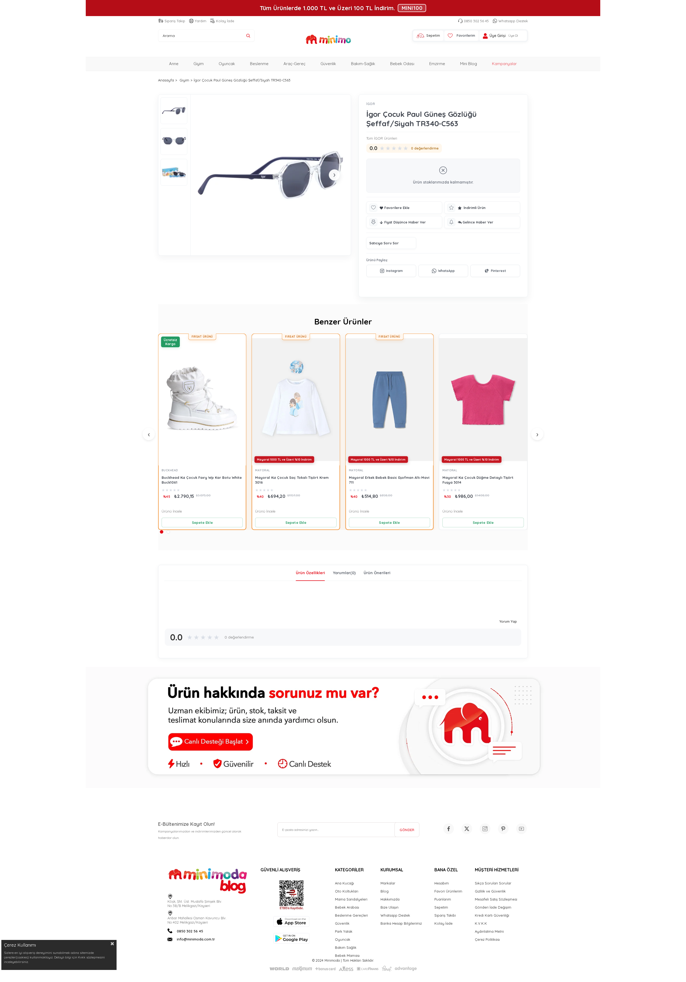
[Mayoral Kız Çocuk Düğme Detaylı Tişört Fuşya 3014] (483, 399)
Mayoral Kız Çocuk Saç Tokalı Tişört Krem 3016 (292, 479)
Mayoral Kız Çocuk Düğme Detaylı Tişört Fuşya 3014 (477, 479)
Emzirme (437, 63)
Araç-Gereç (294, 63)
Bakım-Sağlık (363, 63)
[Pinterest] (495, 271)
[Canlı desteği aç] (343, 727)
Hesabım (441, 883)
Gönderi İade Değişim (493, 907)
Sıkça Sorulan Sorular (493, 883)
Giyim (198, 63)
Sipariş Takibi (445, 915)
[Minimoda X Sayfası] (466, 828)
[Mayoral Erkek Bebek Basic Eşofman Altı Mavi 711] (389, 399)
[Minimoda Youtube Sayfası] (521, 828)
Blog (385, 891)
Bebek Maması (347, 955)
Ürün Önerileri (377, 572)
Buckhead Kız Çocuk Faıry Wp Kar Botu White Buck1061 (202, 479)
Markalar (388, 883)
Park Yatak (343, 931)
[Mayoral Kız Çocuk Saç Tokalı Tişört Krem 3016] (296, 399)
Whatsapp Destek (513, 21)
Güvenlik (328, 63)
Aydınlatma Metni (489, 931)
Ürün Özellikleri (310, 572)
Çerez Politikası (487, 939)
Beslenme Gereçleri (351, 915)
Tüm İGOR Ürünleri (381, 138)
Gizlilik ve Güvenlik (490, 891)
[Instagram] (391, 271)
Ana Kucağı (344, 883)
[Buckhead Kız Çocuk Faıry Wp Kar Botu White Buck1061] (202, 399)
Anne (173, 63)
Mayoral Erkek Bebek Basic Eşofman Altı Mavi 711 (389, 479)
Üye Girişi (498, 35)
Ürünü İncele (172, 511)
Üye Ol (513, 36)
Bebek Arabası (347, 907)
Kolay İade (225, 21)
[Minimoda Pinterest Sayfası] (503, 828)
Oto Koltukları (346, 891)
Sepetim (441, 907)
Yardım (200, 21)
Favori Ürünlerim (448, 891)
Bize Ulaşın (389, 907)
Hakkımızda (390, 899)
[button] (161, 531)
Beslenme (259, 63)
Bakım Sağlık (345, 947)
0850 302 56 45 (476, 21)
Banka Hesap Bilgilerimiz (401, 923)
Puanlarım (442, 899)
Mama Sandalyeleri (351, 899)
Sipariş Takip (175, 21)
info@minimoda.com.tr (196, 939)
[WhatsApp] (443, 271)
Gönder (407, 830)
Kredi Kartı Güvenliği (492, 915)
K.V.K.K (481, 923)
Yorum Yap (508, 621)
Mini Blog (468, 63)
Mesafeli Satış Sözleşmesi (496, 899)
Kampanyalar (504, 63)
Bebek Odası (402, 63)
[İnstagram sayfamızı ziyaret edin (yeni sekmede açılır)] (485, 828)
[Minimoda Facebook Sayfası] (448, 828)
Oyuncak (227, 63)
